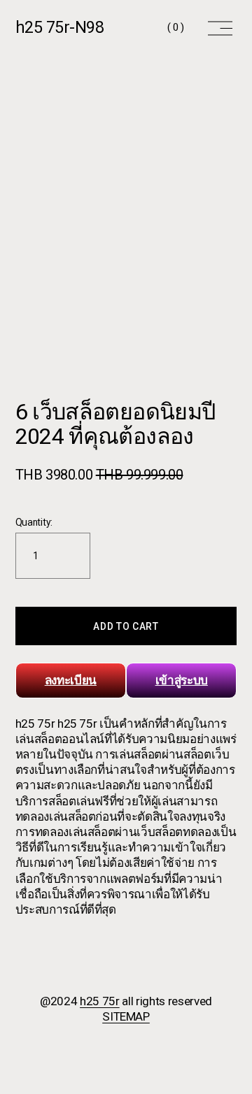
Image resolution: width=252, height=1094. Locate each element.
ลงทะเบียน (71, 680)
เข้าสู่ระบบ (181, 680)
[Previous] (36, 234)
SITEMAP (126, 1016)
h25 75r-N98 (59, 27)
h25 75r (100, 1001)
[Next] (215, 234)
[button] (126, 626)
